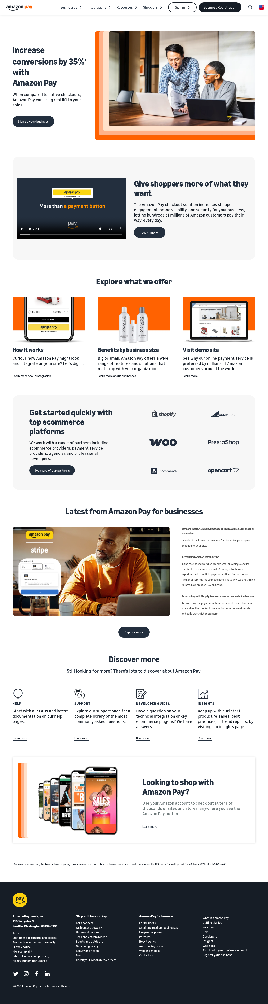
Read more (143, 738)
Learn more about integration (32, 376)
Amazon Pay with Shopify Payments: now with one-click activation (218, 596)
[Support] (79, 694)
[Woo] (164, 442)
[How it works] (49, 320)
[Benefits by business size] (134, 320)
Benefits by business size (128, 349)
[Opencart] (223, 470)
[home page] (20, 8)
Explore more (134, 632)
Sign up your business (33, 121)
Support (82, 704)
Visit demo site (201, 349)
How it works (28, 349)
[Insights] (203, 694)
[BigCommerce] (223, 414)
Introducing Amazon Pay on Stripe (200, 557)
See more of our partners (52, 470)
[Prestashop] (223, 442)
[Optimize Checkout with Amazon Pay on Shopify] (164, 414)
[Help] (18, 694)
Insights (206, 704)
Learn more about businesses (117, 376)
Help (17, 704)
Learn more (150, 232)
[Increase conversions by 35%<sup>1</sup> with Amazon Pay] (175, 85)
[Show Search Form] (250, 7)
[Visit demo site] (219, 320)
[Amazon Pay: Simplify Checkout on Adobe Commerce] (164, 470)
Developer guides (153, 704)
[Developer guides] (141, 694)
